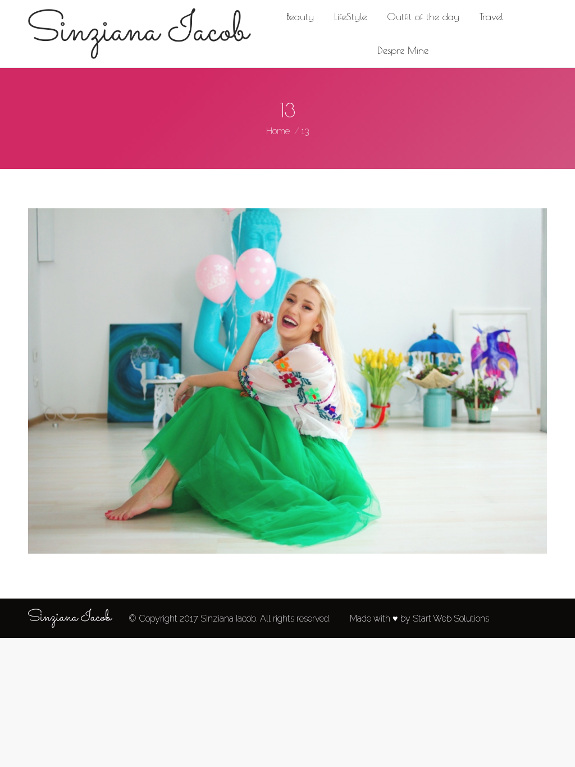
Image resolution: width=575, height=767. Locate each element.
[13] (287, 381)
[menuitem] (300, 16)
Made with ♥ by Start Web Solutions (419, 618)
